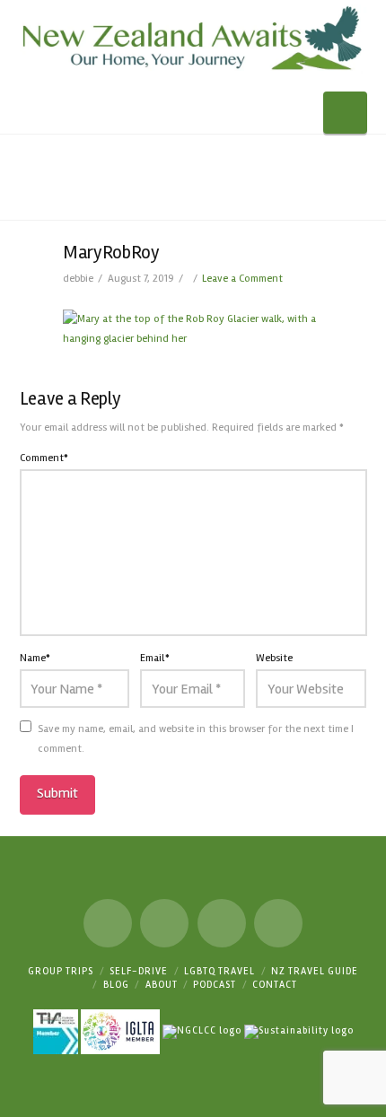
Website (274, 658)
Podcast (214, 984)
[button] (345, 113)
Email (155, 658)
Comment (44, 458)
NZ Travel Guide (314, 971)
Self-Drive (139, 971)
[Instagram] (221, 923)
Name (35, 658)
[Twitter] (164, 923)
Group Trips (60, 971)
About (161, 984)
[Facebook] (107, 923)
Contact (274, 984)
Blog (116, 984)
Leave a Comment (242, 278)
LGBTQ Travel (219, 971)
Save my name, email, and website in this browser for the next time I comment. (196, 738)
